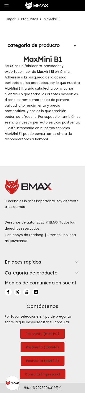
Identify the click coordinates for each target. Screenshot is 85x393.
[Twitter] (17, 292)
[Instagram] (35, 292)
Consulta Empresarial (42, 374)
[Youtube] (26, 292)
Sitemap (54, 235)
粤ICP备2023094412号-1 (42, 387)
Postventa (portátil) (42, 360)
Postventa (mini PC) (42, 333)
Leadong (36, 235)
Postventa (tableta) (42, 347)
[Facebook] (8, 292)
